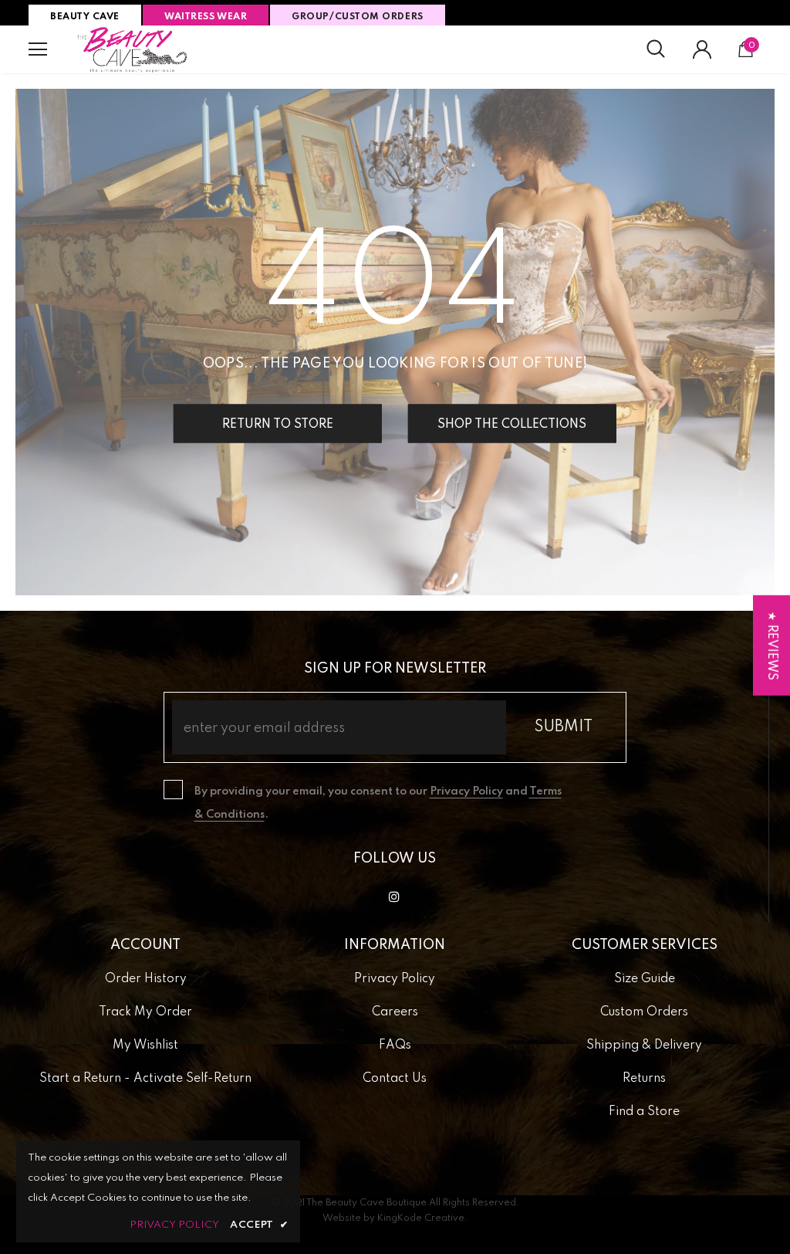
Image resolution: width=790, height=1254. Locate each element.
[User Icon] (702, 49)
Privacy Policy (466, 791)
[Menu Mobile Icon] (38, 49)
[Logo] (133, 49)
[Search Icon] (656, 49)
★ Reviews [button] (771, 645)
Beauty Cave (85, 17)
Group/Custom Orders (357, 17)
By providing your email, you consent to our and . (378, 803)
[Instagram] (394, 896)
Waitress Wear (205, 17)
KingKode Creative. (422, 1218)
